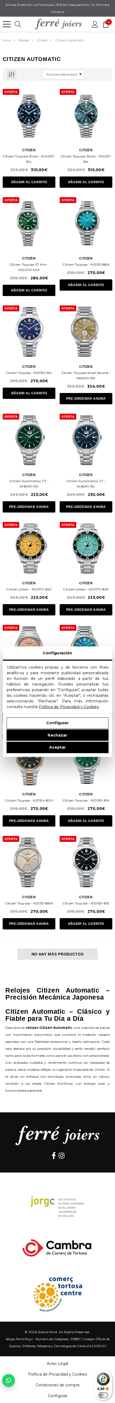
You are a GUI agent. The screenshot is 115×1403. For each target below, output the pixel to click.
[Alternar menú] (7, 24)
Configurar (57, 722)
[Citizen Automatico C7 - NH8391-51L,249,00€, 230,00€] (86, 440)
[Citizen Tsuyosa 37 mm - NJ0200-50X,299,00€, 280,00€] (29, 223)
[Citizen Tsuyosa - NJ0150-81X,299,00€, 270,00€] (86, 759)
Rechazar (57, 735)
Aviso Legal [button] (57, 1363)
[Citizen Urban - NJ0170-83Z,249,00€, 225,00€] (29, 548)
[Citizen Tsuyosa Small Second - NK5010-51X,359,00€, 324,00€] (86, 331)
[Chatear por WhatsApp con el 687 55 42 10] (8, 1380)
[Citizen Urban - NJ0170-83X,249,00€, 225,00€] (86, 548)
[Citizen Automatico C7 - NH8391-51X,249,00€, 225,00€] (29, 440)
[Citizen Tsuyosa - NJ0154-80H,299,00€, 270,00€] (29, 759)
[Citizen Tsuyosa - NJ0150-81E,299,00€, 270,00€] (86, 862)
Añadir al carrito (29, 182)
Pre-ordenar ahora (86, 399)
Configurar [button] (57, 1395)
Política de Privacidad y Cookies (68, 706)
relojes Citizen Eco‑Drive (52, 1083)
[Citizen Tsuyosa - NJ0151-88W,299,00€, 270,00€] (29, 862)
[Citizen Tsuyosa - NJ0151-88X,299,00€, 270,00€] (86, 223)
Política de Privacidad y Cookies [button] (57, 1374)
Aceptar (57, 747)
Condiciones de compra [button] (57, 1385)
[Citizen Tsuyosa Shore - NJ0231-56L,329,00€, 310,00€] (86, 115)
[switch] (103, 1395)
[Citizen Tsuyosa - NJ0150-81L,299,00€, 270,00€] (29, 331)
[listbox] (63, 74)
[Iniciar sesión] (95, 23)
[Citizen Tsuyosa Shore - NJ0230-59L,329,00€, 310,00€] (29, 115)
